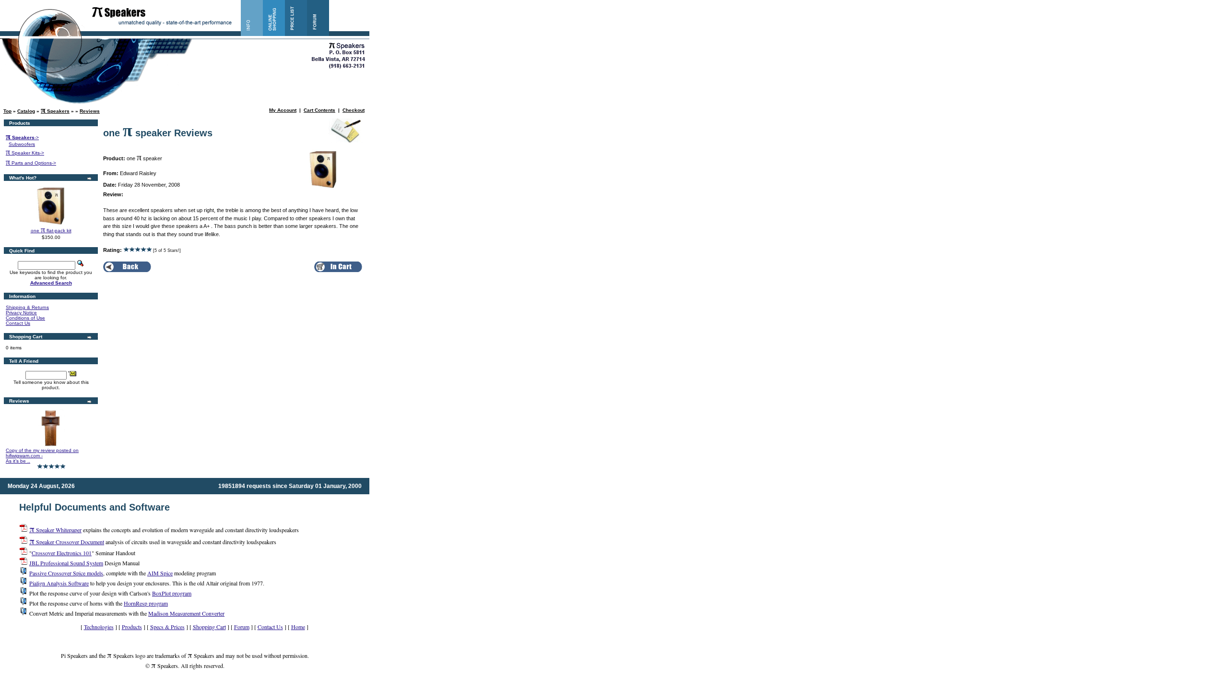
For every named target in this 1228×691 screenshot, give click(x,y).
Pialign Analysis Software (59, 583)
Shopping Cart (209, 627)
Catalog (26, 111)
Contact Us (18, 323)
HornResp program (146, 603)
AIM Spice (160, 573)
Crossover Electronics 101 (62, 553)
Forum (241, 627)
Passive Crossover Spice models (66, 573)
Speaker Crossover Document (66, 542)
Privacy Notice (21, 312)
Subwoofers (22, 144)
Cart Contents (319, 110)
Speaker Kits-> (25, 152)
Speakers (55, 111)
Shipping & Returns (27, 307)
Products (132, 627)
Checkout (353, 110)
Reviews (90, 111)
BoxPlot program (171, 593)
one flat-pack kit (51, 230)
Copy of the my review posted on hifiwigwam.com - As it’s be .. (42, 456)
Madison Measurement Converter (186, 613)
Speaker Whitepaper (55, 530)
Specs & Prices (167, 627)
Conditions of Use (25, 318)
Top (7, 111)
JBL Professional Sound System (66, 563)
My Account (282, 110)
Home (298, 627)
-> (22, 137)
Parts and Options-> (31, 163)
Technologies (99, 627)
